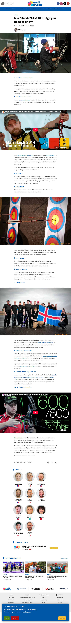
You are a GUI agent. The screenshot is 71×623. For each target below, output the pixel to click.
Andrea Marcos (23, 377)
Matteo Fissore (21, 155)
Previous (1, 571)
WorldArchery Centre (12, 3)
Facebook (58, 3)
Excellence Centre (60, 600)
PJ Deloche (32, 366)
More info (62, 618)
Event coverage (20, 462)
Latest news (64, 558)
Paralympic (9, 3)
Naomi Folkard (50, 155)
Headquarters (60, 597)
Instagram (61, 3)
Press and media (44, 595)
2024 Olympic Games (27, 600)
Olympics (6, 3)
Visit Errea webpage (35, 589)
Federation (60, 595)
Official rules (11, 597)
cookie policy (27, 612)
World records (11, 600)
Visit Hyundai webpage (21, 589)
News (8, 9)
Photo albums (44, 600)
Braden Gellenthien (24, 100)
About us (41, 9)
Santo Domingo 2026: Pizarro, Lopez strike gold (34, 576)
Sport (35, 9)
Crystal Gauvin (29, 155)
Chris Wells (21, 30)
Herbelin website (64, 589)
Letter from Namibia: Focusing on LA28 (12, 576)
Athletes (20, 9)
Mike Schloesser (31, 377)
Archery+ (49, 9)
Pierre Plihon (25, 358)
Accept (7, 618)
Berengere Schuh (47, 356)
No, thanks (15, 618)
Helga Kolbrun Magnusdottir (45, 342)
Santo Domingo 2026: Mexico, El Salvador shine (56, 576)
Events (14, 9)
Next (70, 571)
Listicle (29, 462)
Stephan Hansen (40, 377)
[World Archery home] (7, 589)
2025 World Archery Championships (27, 597)
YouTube (68, 3)
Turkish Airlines (49, 589)
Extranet (56, 9)
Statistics (28, 9)
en (2, 3)
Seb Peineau (23, 366)
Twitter (64, 3)
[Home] (35, 4)
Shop (62, 9)
